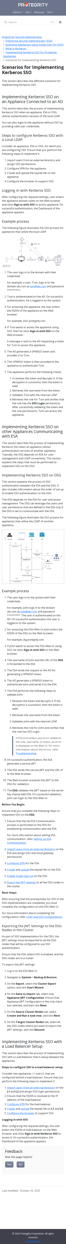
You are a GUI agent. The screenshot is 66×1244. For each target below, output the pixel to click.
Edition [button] (17, 12)
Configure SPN (16, 863)
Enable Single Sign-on (20, 876)
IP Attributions (33, 1241)
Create (11, 869)
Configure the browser (20, 1113)
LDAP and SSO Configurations (44, 917)
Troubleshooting (26, 753)
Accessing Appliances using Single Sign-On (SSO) (34, 44)
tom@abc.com (38, 286)
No (20, 1164)
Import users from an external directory (31, 849)
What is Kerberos (15, 48)
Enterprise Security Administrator (22, 37)
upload (25, 869)
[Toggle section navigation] (60, 22)
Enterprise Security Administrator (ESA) (28, 41)
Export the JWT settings (21, 882)
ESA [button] (27, 12)
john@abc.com (29, 611)
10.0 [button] (49, 12)
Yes (9, 1164)
